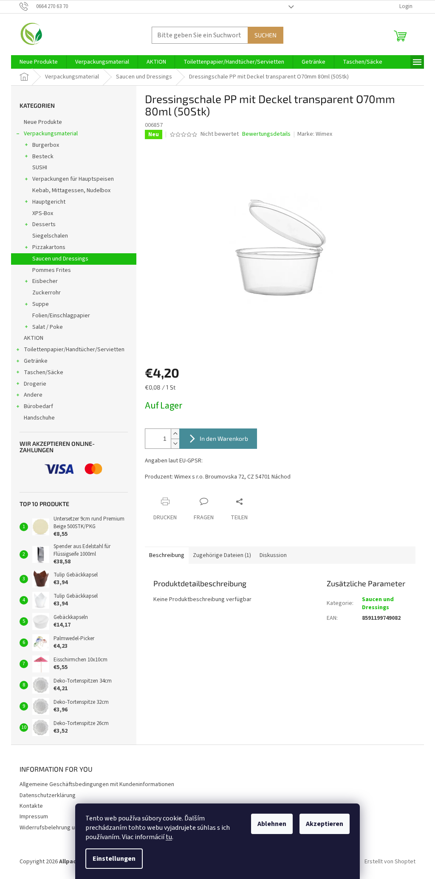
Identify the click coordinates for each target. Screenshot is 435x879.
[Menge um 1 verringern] (175, 443)
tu (169, 837)
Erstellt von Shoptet (389, 861)
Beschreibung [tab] (166, 555)
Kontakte (31, 806)
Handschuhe (39, 418)
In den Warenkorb (224, 438)
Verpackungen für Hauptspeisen (73, 179)
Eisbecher (45, 281)
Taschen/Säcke (43, 372)
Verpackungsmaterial (51, 133)
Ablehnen (271, 824)
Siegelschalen (50, 236)
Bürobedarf (38, 406)
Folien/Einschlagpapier (61, 315)
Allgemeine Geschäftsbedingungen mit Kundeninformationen (97, 784)
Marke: (314, 134)
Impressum (34, 816)
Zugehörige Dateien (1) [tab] (222, 555)
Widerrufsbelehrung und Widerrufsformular (74, 827)
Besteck (43, 156)
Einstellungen (114, 858)
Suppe (40, 304)
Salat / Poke (47, 327)
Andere (33, 395)
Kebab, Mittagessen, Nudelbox (71, 190)
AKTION (33, 338)
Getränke (36, 361)
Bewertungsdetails (266, 134)
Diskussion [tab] (273, 555)
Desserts (44, 224)
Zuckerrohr (46, 292)
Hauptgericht (48, 202)
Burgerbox (45, 145)
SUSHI (39, 167)
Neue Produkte (43, 122)
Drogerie (35, 384)
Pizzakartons (48, 247)
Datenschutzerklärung (48, 795)
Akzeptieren (324, 824)
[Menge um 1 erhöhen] (175, 434)
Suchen (265, 35)
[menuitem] (38, 62)
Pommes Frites (51, 270)
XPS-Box (42, 213)
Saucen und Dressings (60, 259)
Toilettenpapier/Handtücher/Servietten (74, 349)
